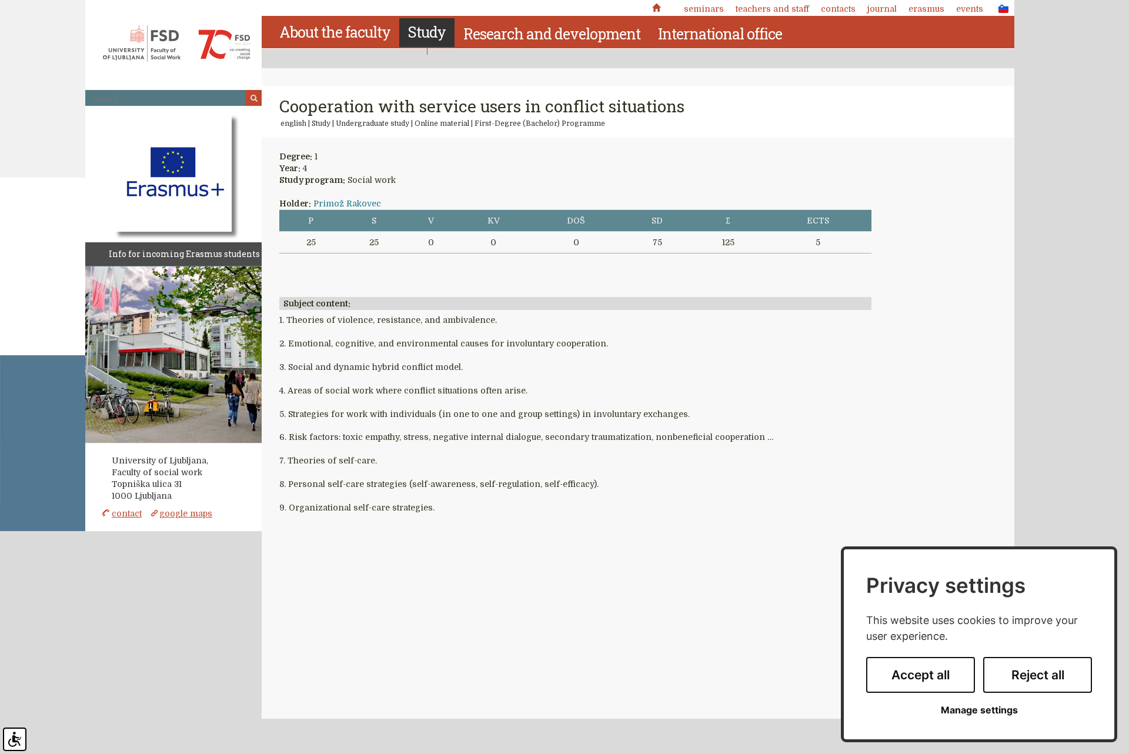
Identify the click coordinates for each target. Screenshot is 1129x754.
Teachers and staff (772, 9)
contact (127, 513)
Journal (882, 9)
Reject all (1037, 675)
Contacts (838, 9)
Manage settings (979, 710)
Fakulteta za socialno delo (176, 43)
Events (969, 9)
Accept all (920, 675)
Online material (442, 123)
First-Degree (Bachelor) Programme (540, 123)
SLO (1000, 8)
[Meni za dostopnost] (14, 739)
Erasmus (926, 9)
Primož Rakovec (347, 203)
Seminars (704, 9)
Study (321, 123)
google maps (185, 513)
